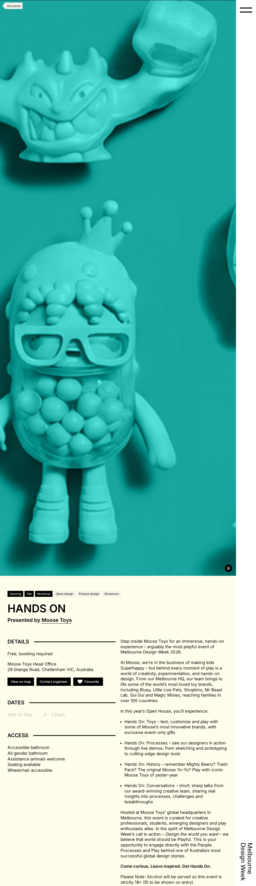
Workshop (43, 594)
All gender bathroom (28, 753)
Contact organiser (54, 682)
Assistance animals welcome (36, 758)
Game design (65, 594)
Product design (89, 594)
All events (13, 6)
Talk (29, 594)
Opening (15, 594)
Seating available (24, 764)
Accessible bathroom (29, 747)
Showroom (111, 594)
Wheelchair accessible (30, 770)
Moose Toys (57, 620)
